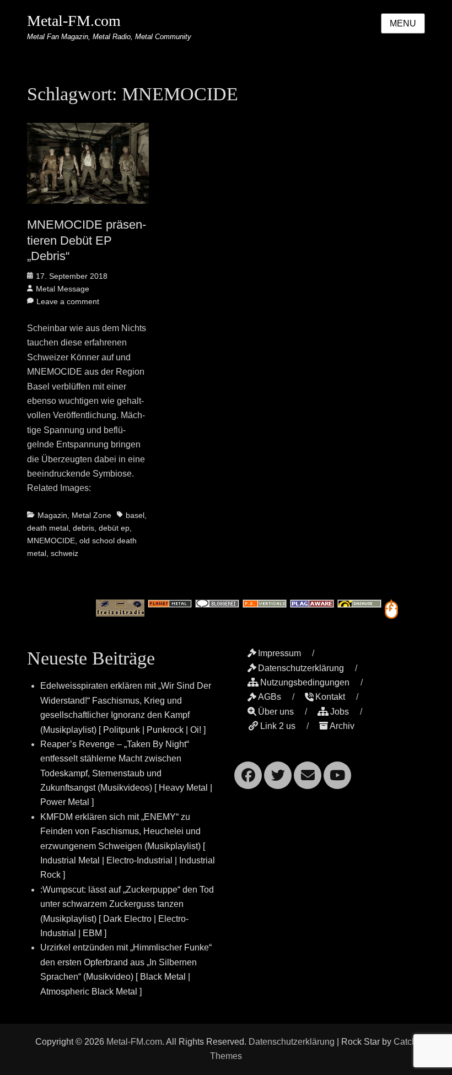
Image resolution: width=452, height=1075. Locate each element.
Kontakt (330, 696)
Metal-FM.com (74, 20)
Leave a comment (67, 301)
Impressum (279, 653)
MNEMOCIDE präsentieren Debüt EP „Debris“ (86, 240)
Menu (403, 23)
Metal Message (62, 288)
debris (83, 527)
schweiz (64, 553)
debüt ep (114, 527)
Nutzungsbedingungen (304, 682)
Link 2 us (277, 726)
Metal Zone (91, 515)
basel (135, 515)
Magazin (52, 515)
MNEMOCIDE (51, 540)
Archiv (342, 726)
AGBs (269, 696)
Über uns (276, 711)
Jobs (339, 711)
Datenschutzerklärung (301, 668)
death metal (47, 527)
